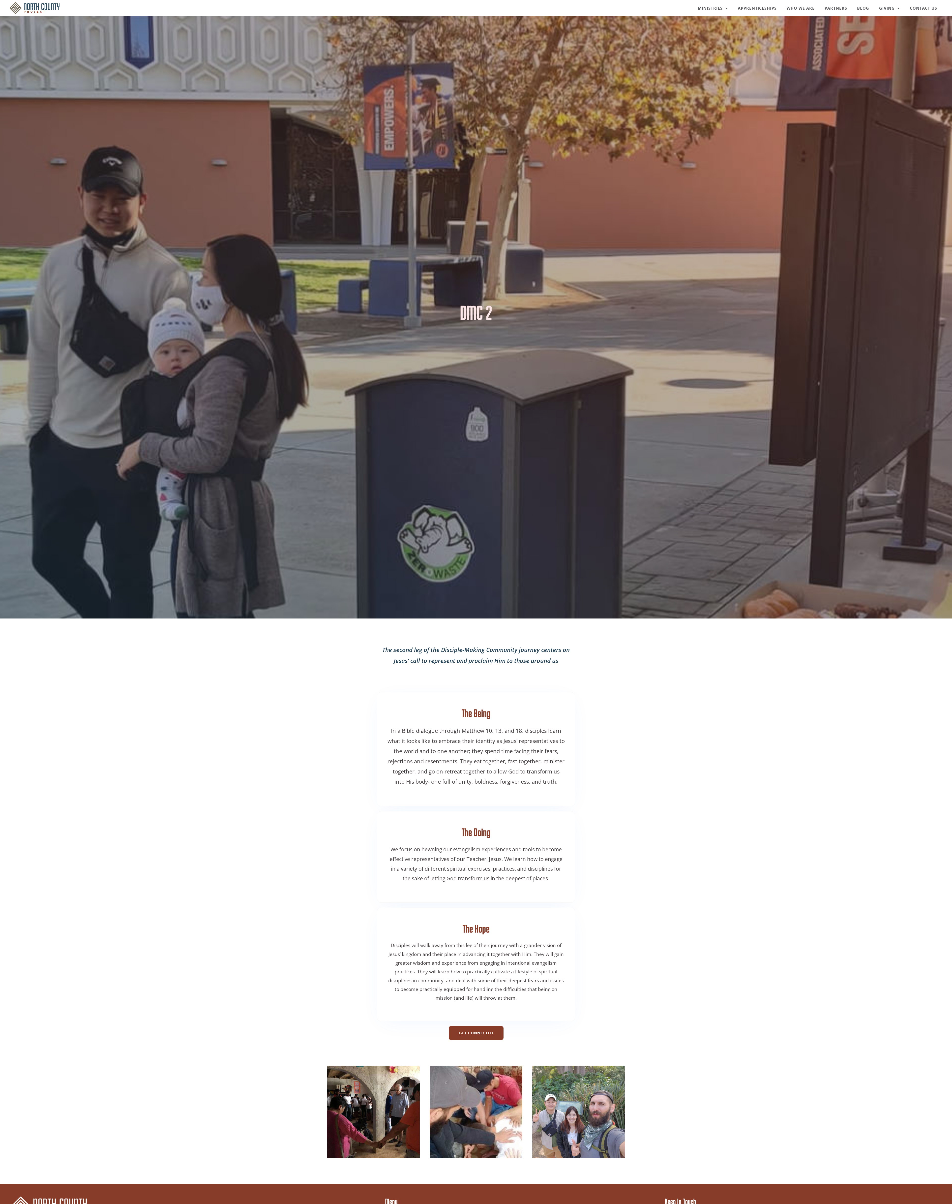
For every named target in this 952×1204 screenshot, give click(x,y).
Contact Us (923, 8)
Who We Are (801, 8)
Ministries (710, 8)
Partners (836, 8)
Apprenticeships (757, 8)
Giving (887, 8)
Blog (863, 8)
